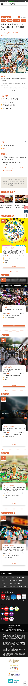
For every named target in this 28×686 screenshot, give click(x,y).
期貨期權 (18, 577)
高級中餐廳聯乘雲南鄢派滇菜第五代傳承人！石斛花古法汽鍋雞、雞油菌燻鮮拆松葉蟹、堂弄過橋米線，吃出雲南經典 (6, 206)
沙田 (6, 497)
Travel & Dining (7, 204)
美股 (7, 580)
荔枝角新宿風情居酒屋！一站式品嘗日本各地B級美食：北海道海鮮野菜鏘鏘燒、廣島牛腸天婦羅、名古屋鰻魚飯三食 (21, 206)
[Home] (5, 3)
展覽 (11, 307)
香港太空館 (11, 436)
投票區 (25, 586)
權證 (23, 577)
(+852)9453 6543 (6, 170)
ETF (3, 580)
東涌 (6, 557)
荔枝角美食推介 (8, 192)
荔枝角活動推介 (8, 215)
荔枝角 (6, 260)
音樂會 (16, 32)
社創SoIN (19, 586)
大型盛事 (6, 307)
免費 (6, 262)
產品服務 (9, 629)
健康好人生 (5, 586)
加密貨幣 (21, 580)
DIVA (2, 204)
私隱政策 (24, 629)
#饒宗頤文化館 (7, 181)
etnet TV (4, 577)
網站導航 (11, 630)
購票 (4, 148)
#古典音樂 (15, 181)
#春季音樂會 (9, 185)
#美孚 (20, 181)
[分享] (26, 215)
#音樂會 (15, 179)
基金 (3, 583)
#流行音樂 (21, 179)
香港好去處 (12, 4)
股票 (13, 577)
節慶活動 (6, 248)
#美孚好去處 (10, 183)
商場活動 (12, 248)
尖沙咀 (6, 436)
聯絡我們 (19, 629)
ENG (24, 17)
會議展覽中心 (11, 317)
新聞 (9, 577)
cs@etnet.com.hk (16, 627)
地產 (11, 583)
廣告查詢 (14, 629)
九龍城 (6, 377)
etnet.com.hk (6, 573)
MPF (7, 583)
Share (20, 255)
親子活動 (10, 32)
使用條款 (6, 630)
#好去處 (9, 179)
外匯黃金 (15, 580)
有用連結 (17, 630)
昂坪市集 (10, 557)
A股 (10, 580)
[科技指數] (6, 1)
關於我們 (3, 629)
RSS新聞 (22, 630)
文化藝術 (4, 32)
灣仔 (6, 317)
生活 (15, 583)
